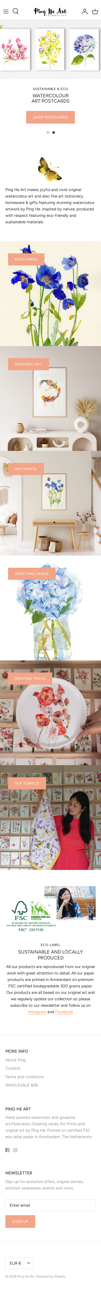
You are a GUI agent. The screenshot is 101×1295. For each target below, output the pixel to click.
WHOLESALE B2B (21, 1085)
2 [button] (56, 130)
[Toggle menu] (6, 11)
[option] (50, 74)
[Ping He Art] (50, 11)
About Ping (15, 1059)
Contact (12, 1068)
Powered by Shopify (50, 1276)
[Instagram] (15, 1150)
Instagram (37, 1011)
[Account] (83, 11)
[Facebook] (7, 1150)
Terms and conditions (24, 1076)
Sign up (20, 1222)
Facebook (64, 1011)
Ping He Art (26, 1276)
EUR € (15, 1263)
